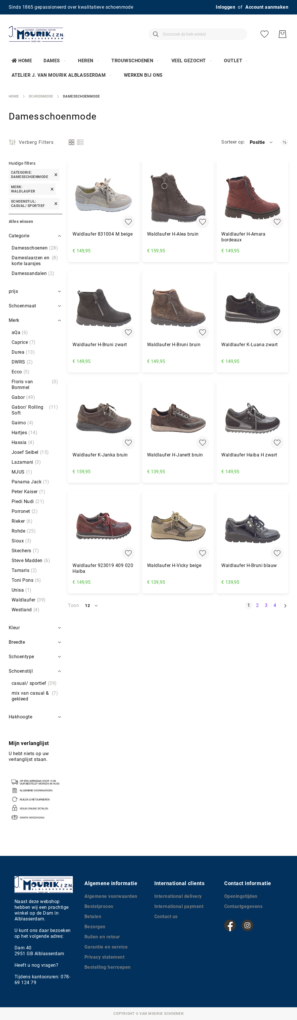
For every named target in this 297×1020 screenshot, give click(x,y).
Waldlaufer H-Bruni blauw (249, 565)
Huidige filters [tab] (22, 163)
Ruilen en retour (102, 937)
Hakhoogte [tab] (20, 717)
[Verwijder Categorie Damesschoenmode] (55, 174)
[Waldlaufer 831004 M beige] (104, 197)
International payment (178, 906)
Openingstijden (241, 896)
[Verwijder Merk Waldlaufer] (52, 189)
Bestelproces (98, 906)
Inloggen (225, 7)
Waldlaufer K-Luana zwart (249, 344)
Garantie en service (106, 947)
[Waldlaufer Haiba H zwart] (252, 418)
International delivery (178, 896)
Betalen (92, 916)
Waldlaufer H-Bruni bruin (174, 344)
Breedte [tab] (17, 642)
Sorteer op (232, 142)
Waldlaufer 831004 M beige (103, 234)
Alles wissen (21, 221)
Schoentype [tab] (21, 656)
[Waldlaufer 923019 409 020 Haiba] (104, 529)
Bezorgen (95, 926)
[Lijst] (80, 142)
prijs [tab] (13, 291)
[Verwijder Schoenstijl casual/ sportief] (55, 203)
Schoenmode (41, 96)
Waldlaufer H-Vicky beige (174, 565)
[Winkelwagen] (282, 34)
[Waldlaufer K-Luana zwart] (252, 308)
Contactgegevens (243, 906)
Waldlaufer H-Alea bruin (173, 234)
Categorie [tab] (19, 236)
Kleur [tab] (14, 627)
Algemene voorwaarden (110, 896)
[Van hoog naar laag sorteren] (284, 142)
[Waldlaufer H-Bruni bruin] (178, 308)
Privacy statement (104, 957)
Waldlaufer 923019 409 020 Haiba (103, 568)
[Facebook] (230, 925)
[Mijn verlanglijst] (264, 34)
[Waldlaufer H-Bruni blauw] (252, 529)
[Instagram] (247, 925)
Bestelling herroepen (107, 967)
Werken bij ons (143, 75)
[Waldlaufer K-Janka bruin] (104, 418)
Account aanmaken (266, 7)
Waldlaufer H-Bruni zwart (100, 344)
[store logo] (36, 34)
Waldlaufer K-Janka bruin (100, 455)
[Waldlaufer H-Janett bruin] (178, 418)
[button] (262, 142)
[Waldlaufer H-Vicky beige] (178, 529)
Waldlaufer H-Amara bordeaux (243, 237)
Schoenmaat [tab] (22, 306)
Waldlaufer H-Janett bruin (175, 455)
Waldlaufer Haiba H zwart (249, 455)
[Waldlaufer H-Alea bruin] (178, 197)
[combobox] (197, 34)
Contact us (166, 916)
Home (25, 60)
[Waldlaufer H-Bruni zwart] (104, 308)
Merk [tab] (14, 320)
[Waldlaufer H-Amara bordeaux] (252, 197)
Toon (73, 605)
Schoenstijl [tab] (21, 671)
